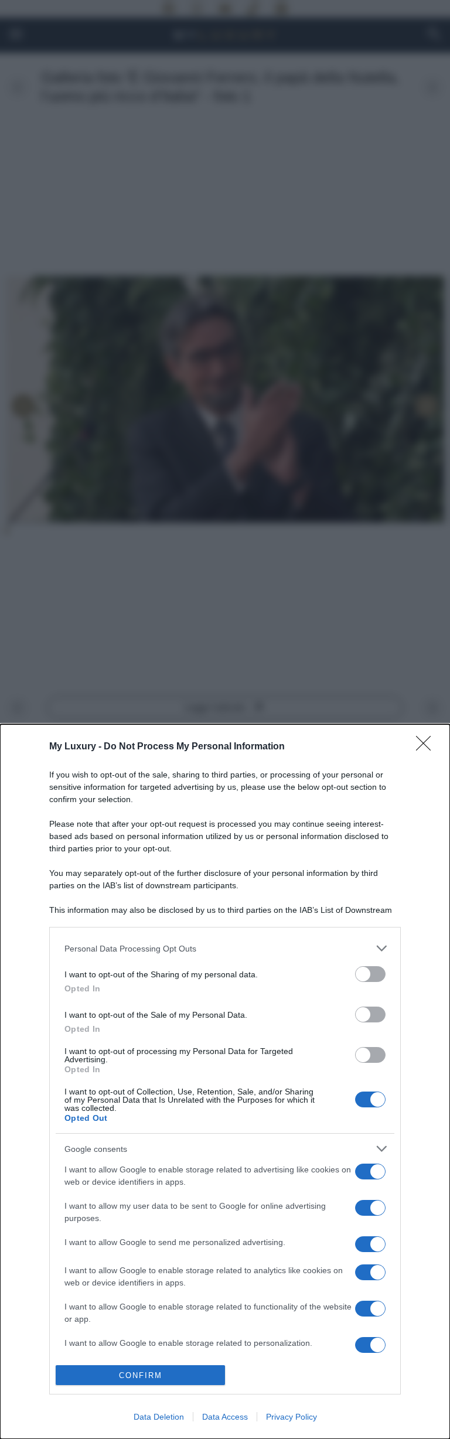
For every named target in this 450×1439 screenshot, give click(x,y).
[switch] (370, 974)
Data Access (225, 1416)
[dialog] (225, 1081)
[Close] (427, 747)
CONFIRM (140, 1375)
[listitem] (225, 948)
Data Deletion (159, 1416)
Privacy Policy (291, 1416)
